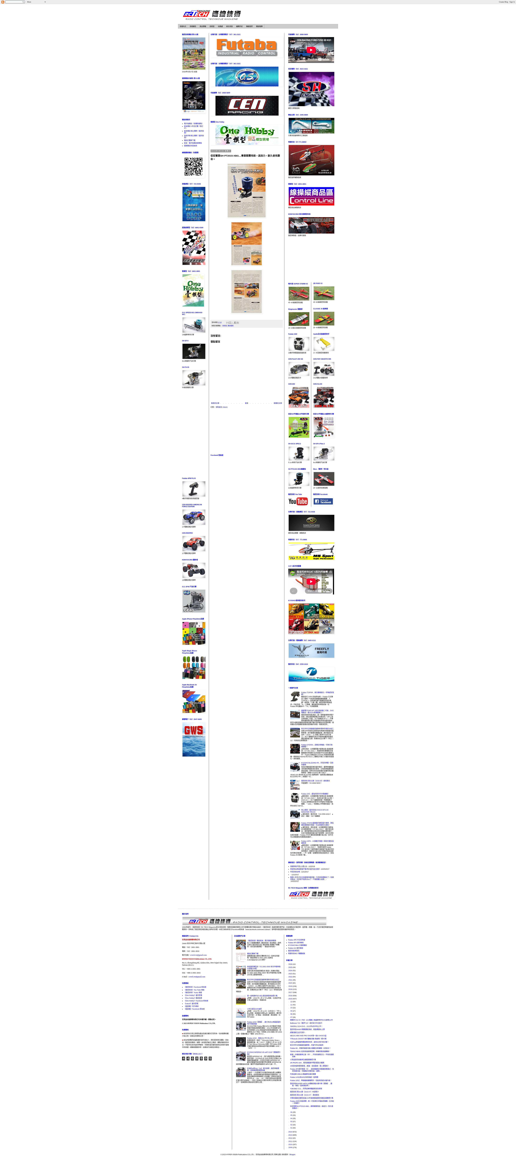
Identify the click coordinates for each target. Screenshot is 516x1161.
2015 (291, 999)
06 (291, 1112)
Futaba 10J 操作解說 (295, 948)
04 (291, 1118)
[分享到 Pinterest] (237, 322)
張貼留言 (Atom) (221, 407)
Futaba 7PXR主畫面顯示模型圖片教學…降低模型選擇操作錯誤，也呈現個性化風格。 (317, 824)
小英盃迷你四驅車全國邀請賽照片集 (303, 1060)
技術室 (212, 26)
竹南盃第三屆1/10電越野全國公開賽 (303, 1074)
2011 (291, 1141)
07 (291, 1017)
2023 (291, 974)
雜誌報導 (259, 26)
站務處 (220, 26)
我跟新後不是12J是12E (298, 866)
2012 (291, 1138)
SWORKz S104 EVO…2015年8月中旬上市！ (306, 1026)
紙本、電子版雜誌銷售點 (193, 143)
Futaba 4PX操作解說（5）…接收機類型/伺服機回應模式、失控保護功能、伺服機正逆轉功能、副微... (312, 1070)
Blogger (292, 1154)
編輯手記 (239, 26)
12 (291, 1002)
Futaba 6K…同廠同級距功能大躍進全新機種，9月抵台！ (310, 1048)
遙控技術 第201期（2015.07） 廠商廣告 (304, 1095)
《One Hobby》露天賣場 (193, 995)
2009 (291, 1148)
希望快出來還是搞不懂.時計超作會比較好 (305, 869)
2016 (291, 996)
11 (291, 1005)
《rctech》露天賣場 (191, 1004)
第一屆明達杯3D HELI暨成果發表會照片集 (262, 996)
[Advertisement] (247, 431)
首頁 (246, 403)
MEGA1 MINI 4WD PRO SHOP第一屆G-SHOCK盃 (308, 1036)
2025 (291, 967)
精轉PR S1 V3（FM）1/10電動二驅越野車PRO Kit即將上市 (311, 1020)
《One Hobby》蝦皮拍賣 (193, 998)
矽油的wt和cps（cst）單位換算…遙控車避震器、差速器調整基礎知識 (263, 1069)
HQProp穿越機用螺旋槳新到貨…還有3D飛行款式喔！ (309, 1042)
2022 (291, 977)
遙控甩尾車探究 (293, 951)
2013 (291, 1135)
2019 (291, 986)
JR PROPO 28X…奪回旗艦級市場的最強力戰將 (307, 1063)
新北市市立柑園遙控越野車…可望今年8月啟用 (306, 1045)
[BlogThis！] (230, 322)
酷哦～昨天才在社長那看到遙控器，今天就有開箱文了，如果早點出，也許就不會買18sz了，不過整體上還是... (312, 878)
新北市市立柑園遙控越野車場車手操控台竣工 (317, 729)
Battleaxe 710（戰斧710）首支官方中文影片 (306, 1023)
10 (291, 1008)
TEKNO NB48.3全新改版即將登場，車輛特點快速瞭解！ (310, 1051)
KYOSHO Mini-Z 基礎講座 (297, 945)
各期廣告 (193, 26)
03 (291, 1122)
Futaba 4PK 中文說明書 (296, 940)
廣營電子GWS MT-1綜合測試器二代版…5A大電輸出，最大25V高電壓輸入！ (317, 711)
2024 (291, 971)
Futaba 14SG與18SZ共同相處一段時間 (304, 1077)
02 (291, 1125)
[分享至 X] (232, 322)
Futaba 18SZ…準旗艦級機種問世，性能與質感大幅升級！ (311, 1080)
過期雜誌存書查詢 (190, 146)
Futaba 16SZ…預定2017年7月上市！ (260, 1038)
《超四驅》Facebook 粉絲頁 (194, 1009)
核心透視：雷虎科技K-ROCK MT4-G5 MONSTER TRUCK (314, 811)
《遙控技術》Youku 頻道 (193, 993)
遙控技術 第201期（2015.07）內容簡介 (304, 1092)
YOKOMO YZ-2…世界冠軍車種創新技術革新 (306, 1089)
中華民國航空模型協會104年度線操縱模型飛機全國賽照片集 (311, 1098)
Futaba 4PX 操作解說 (296, 943)
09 (291, 1011)
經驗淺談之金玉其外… (298, 1032)
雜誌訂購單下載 (189, 140)
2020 (291, 983)
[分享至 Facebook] (235, 322)
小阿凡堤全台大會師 (254, 1009)
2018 (291, 989)
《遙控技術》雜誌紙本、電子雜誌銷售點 (261, 941)
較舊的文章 (278, 403)
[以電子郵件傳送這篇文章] (227, 322)
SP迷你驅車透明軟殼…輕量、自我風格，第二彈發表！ (309, 1066)
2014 (291, 1132)
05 (291, 1115)
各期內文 (183, 26)
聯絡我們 (249, 26)
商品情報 (203, 26)
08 (291, 1014)
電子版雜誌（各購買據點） (193, 124)
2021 (291, 980)
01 (291, 1128)
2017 (291, 992)
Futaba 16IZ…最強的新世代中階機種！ (315, 794)
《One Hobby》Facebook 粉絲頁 (196, 1001)
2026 (291, 964)
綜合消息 (229, 26)
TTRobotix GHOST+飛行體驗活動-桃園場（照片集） (309, 1039)
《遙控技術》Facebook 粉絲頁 (195, 987)
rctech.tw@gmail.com (198, 955)
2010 (291, 1144)
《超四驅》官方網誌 (191, 1006)
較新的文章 (215, 403)
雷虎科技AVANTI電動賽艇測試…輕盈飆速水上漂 (307, 1029)
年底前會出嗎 (295, 872)
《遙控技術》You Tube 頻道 (194, 990)
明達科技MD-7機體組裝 (296, 953)
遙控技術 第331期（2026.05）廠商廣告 (315, 781)
